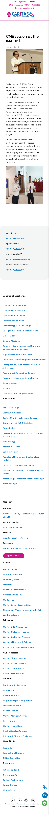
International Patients (13, 753)
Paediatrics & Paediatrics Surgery (19, 373)
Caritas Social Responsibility (17, 605)
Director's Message (12, 575)
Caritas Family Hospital (14, 664)
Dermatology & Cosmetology (17, 326)
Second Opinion (10, 711)
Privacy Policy (10, 804)
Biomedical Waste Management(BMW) (22, 610)
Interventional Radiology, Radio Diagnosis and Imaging (23, 435)
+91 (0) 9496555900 (15, 270)
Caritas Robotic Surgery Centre (18, 394)
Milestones (8, 585)
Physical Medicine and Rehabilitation (20, 378)
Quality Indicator (11, 615)
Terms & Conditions (25, 804)
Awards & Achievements (14, 590)
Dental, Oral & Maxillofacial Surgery (20, 418)
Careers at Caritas (12, 595)
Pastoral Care (10, 721)
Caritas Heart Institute (14, 310)
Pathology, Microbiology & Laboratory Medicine (21, 458)
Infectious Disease (11, 447)
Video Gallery (9, 790)
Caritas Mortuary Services (15, 716)
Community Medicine (13, 413)
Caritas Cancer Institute (14, 305)
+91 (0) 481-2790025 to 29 (18, 260)
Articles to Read (11, 770)
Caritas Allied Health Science (17, 642)
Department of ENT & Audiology (18, 423)
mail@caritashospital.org (15, 538)
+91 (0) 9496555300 (15, 249)
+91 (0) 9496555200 (15, 239)
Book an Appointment (24, 8)
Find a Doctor (9, 748)
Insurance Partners (12, 706)
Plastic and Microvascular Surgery (19, 465)
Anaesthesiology (11, 408)
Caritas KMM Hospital (13, 674)
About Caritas (10, 569)
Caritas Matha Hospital (14, 658)
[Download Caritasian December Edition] (45, 795)
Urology (6, 388)
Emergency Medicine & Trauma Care (20, 331)
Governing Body (11, 580)
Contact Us (8, 600)
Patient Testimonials (13, 780)
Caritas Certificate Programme (18, 647)
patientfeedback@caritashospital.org (21, 548)
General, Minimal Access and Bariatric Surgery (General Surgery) (21, 348)
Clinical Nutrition (11, 696)
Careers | (33, 2)
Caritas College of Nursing (16, 632)
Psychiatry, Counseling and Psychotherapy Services (23, 472)
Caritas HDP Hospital (13, 669)
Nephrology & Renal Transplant (18, 355)
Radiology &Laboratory (14, 685)
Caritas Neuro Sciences (14, 316)
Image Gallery (10, 785)
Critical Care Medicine (13, 321)
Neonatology (9, 442)
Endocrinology (9, 428)
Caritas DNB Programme (15, 627)
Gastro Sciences (11, 336)
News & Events (10, 775)
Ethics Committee (11, 758)
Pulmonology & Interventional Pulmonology (23, 479)
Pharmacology (10, 484)
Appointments (13, 556)
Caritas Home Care (12, 726)
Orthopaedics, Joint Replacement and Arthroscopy (21, 366)
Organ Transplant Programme (17, 701)
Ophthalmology (10, 452)
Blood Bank (8, 691)
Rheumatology (10, 383)
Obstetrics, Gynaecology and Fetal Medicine (24, 360)
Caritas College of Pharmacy (17, 637)
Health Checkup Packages (16, 731)
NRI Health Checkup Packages (17, 736)
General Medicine (11, 341)
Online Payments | (20, 2)
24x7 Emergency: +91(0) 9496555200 (24, 5)
